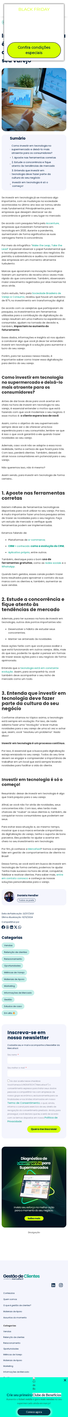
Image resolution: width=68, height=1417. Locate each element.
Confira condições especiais (34, 50)
